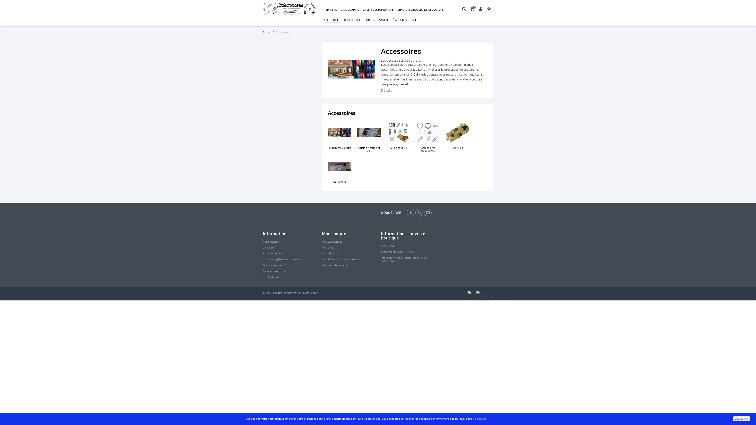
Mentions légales (273, 253)
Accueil (267, 32)
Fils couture (352, 20)
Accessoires (332, 20)
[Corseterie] (339, 166)
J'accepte (741, 418)
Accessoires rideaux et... (428, 149)
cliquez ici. (480, 418)
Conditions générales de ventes (282, 259)
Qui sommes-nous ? (274, 265)
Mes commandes (332, 241)
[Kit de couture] (398, 132)
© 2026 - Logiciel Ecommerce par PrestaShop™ (290, 293)
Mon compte (334, 233)
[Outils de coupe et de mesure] (369, 132)
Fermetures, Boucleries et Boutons (420, 9)
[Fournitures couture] (339, 132)
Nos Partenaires (272, 277)
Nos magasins (271, 241)
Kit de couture (398, 148)
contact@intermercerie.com (397, 252)
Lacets (415, 20)
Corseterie (339, 181)
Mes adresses (330, 253)
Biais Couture (350, 9)
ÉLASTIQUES (400, 20)
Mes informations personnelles (340, 259)
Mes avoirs (328, 247)
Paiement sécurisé (274, 271)
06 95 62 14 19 (389, 246)
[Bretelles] (458, 132)
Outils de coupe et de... (369, 149)
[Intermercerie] (289, 9)
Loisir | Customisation (378, 9)
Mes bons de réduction (335, 265)
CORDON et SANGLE (377, 20)
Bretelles (457, 148)
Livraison (268, 247)
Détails (386, 90)
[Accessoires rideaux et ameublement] (428, 132)
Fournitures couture (339, 148)
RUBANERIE (330, 9)
